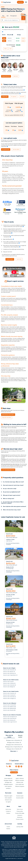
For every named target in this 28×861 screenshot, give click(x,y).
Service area (8, 809)
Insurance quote (19, 795)
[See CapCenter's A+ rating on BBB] (20, 201)
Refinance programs (19, 786)
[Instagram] (19, 767)
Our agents (8, 801)
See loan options (16, 149)
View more (13, 751)
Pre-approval (13, 16)
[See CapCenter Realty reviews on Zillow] (7, 201)
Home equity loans (20, 784)
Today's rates (4, 96)
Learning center (19, 826)
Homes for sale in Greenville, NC (9, 685)
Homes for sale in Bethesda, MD (9, 708)
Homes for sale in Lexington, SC (9, 698)
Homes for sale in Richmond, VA (9, 673)
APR (10, 111)
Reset (5, 48)
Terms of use (20, 809)
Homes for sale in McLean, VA (9, 671)
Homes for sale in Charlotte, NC (9, 683)
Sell (7, 16)
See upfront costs (5, 149)
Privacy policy (20, 811)
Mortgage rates (8, 782)
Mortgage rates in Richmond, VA (14, 744)
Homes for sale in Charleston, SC (9, 693)
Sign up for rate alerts (6, 417)
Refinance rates (19, 782)
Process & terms (19, 819)
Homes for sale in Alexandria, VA (9, 669)
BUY (4, 41)
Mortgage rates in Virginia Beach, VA (14, 746)
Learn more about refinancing (8, 469)
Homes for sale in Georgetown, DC (10, 716)
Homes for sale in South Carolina (11, 691)
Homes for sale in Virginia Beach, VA (10, 675)
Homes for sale (8, 799)
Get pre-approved (8, 778)
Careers (8, 826)
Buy (3, 16)
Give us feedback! (14, 772)
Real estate (8, 793)
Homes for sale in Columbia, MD (9, 705)
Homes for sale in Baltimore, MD (9, 706)
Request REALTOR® (6, 76)
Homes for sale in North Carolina (11, 679)
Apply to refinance (20, 778)
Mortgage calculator (8, 780)
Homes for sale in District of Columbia (12, 715)
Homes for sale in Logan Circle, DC (10, 721)
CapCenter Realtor (14, 11)
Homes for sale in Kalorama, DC (9, 720)
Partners (8, 828)
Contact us (8, 811)
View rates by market (9, 736)
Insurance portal (19, 797)
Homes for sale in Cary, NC (8, 681)
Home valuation (8, 797)
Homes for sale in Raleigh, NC (9, 686)
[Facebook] (16, 767)
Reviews (8, 813)
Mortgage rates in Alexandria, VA (14, 740)
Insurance (19, 793)
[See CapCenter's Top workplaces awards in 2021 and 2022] (7, 208)
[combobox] (11, 20)
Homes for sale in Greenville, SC (9, 696)
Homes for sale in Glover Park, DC (9, 718)
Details (23, 38)
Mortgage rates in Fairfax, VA (14, 742)
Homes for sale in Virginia (9, 668)
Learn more (19, 259)
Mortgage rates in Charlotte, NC (14, 749)
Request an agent (8, 795)
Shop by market (20, 736)
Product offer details (19, 813)
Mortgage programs (8, 784)
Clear (10, 48)
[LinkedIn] (21, 767)
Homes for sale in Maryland (9, 703)
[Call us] (7, 767)
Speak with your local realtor (8, 414)
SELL (4, 38)
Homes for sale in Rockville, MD (9, 710)
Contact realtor (10, 259)
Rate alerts (22, 96)
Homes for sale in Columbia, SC (9, 695)
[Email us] (10, 767)
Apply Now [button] (20, 2)
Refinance (19, 775)
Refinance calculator (19, 780)
